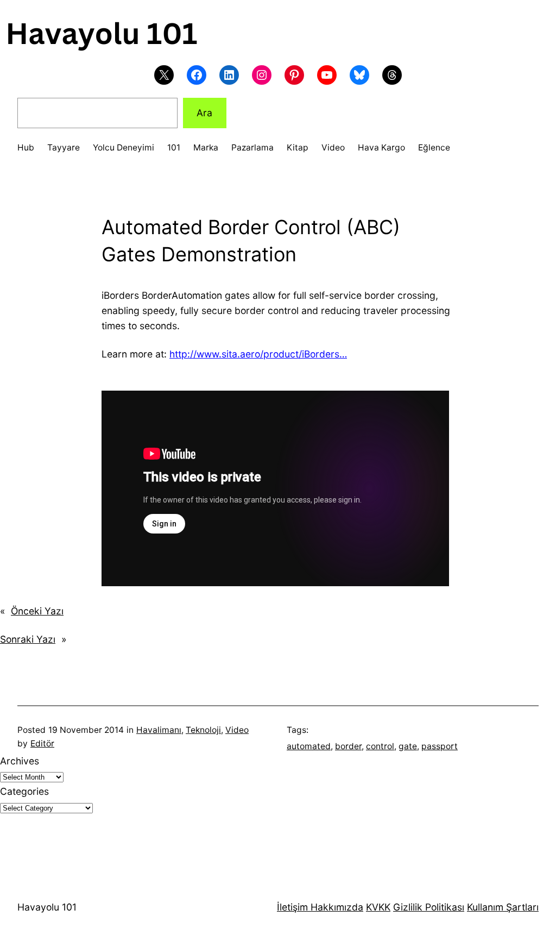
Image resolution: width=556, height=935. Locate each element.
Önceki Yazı (37, 611)
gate (408, 746)
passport (439, 746)
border (348, 746)
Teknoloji (203, 730)
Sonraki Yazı (27, 639)
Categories (24, 791)
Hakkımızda (335, 907)
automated (309, 746)
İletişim (292, 907)
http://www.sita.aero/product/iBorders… (258, 354)
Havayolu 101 (47, 907)
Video (237, 730)
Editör (42, 743)
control (380, 746)
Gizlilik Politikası (428, 907)
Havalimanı (158, 730)
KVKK (378, 907)
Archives (19, 761)
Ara (204, 112)
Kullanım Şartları (503, 907)
